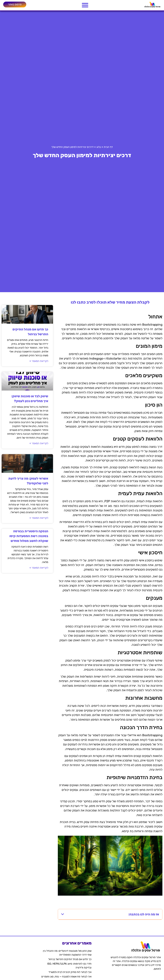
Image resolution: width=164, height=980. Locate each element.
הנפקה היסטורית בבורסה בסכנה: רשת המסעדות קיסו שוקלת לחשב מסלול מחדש (28, 536)
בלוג (98, 146)
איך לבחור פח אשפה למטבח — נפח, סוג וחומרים (66, 976)
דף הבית (108, 146)
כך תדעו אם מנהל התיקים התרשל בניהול (69, 959)
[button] (62, 914)
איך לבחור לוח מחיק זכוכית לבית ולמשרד (70, 972)
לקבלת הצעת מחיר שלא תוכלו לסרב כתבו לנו (110, 302)
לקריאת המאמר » (38, 361)
